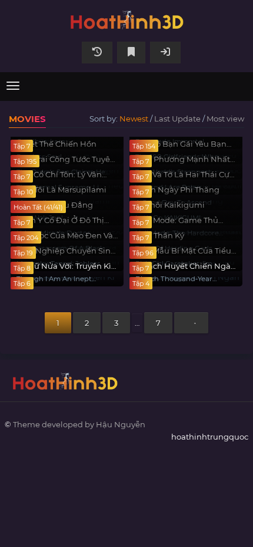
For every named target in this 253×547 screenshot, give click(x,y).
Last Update (177, 118)
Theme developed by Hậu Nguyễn (79, 424)
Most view (225, 118)
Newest (133, 118)
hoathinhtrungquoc (126, 19)
